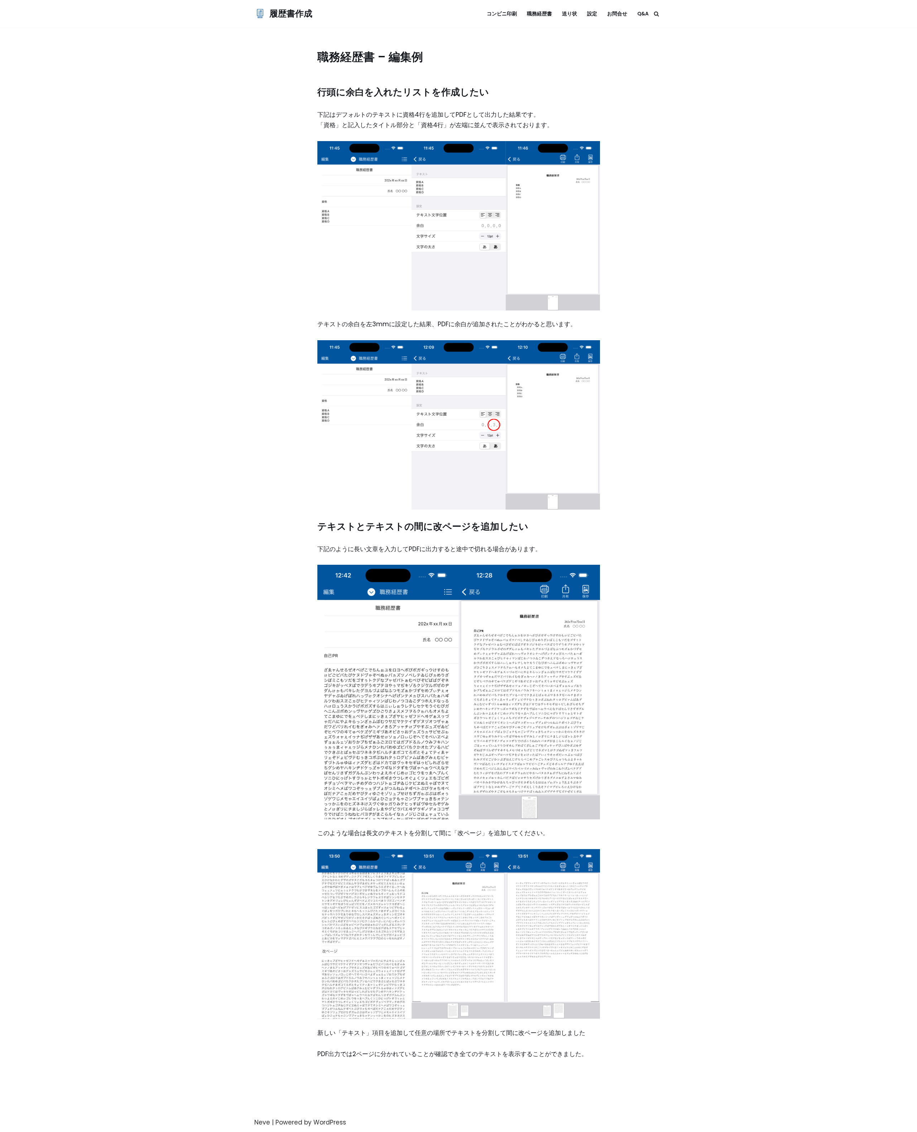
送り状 (569, 13)
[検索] (656, 13)
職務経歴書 (539, 13)
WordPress (329, 1122)
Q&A (643, 13)
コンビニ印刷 (502, 13)
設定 (592, 13)
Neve (262, 1122)
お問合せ (617, 13)
